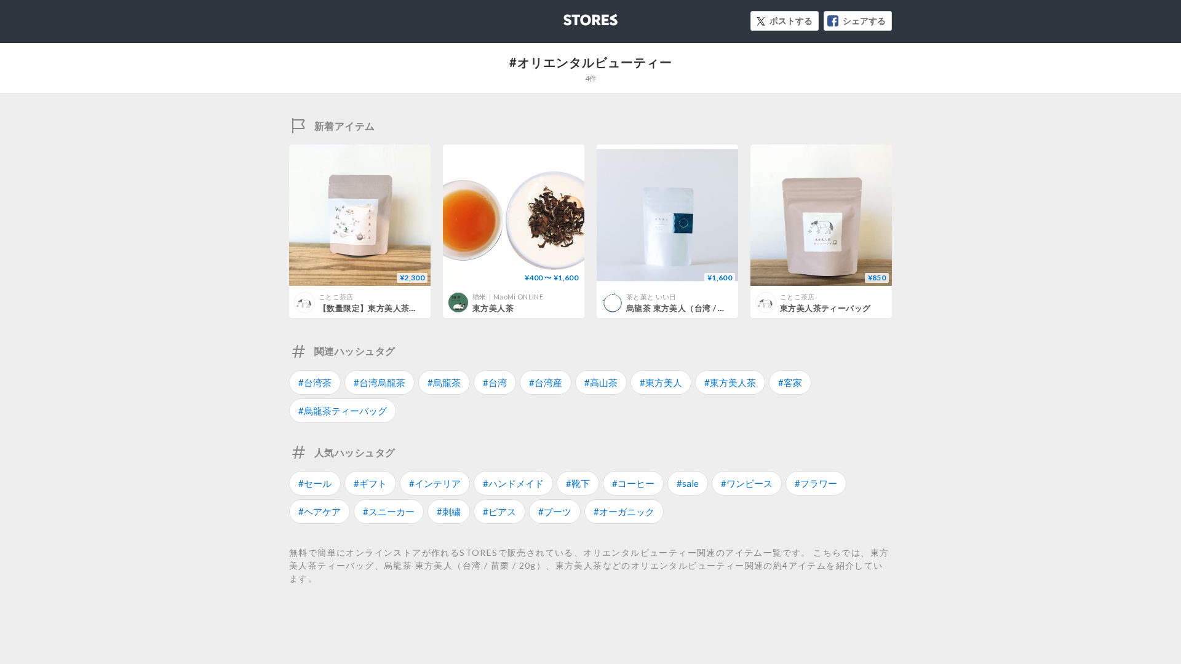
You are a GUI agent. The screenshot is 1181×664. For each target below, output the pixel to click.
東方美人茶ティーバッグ (825, 308)
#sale (688, 483)
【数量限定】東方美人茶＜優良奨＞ (384, 308)
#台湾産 (545, 382)
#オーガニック (624, 511)
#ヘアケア (319, 511)
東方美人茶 (493, 308)
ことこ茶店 (336, 297)
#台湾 (495, 382)
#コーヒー (633, 483)
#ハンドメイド (513, 483)
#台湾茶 (315, 382)
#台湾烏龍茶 (379, 382)
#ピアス (499, 511)
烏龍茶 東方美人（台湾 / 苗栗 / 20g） (696, 308)
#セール (315, 483)
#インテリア (435, 483)
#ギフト (370, 483)
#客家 (790, 382)
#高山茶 (601, 382)
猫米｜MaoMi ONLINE (507, 297)
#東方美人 (661, 382)
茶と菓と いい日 (651, 297)
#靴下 (578, 483)
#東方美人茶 (730, 382)
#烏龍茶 (444, 382)
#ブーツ (554, 511)
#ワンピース (747, 483)
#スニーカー (389, 511)
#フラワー (816, 483)
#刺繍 (449, 511)
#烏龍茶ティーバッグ (342, 410)
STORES (570, 16)
